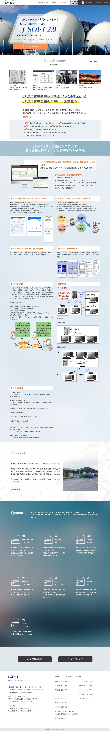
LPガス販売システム (42, 2)
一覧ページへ (94, 61)
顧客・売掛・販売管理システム (64, 681)
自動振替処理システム (62, 690)
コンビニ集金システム (85, 681)
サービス (54, 2)
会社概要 (63, 2)
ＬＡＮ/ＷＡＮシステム (86, 690)
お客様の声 (68, 676)
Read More (16, 489)
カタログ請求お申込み (30, 46)
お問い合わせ (104, 2)
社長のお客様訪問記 (61, 707)
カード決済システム (85, 698)
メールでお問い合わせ (75, 659)
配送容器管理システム (62, 702)
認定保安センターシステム (87, 694)
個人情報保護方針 (60, 718)
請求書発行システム (61, 685)
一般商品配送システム (85, 685)
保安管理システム (60, 698)
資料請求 (88, 2)
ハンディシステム (60, 694)
